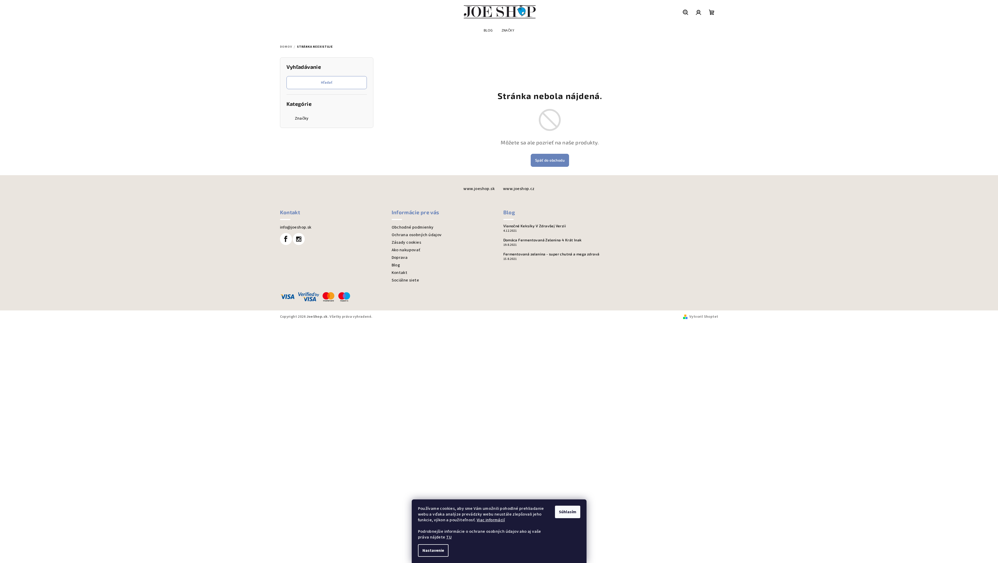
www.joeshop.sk (479, 189)
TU (449, 537)
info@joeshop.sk (296, 227)
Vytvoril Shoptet (703, 316)
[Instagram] (299, 239)
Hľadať (326, 82)
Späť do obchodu (550, 160)
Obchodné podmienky (413, 227)
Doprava (400, 257)
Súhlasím (567, 512)
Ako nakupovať (406, 250)
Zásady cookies (406, 242)
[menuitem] (488, 30)
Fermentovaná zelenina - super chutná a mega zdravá (551, 254)
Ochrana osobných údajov (417, 235)
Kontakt (400, 273)
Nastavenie (433, 550)
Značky (302, 118)
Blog (396, 265)
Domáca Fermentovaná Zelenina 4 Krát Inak (542, 240)
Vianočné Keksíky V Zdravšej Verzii (534, 226)
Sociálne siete (405, 280)
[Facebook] (286, 239)
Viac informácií (491, 520)
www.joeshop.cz (519, 189)
